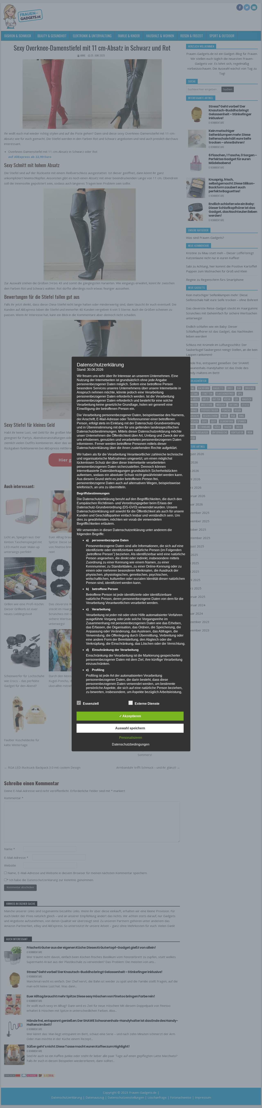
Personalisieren (130, 737)
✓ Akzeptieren (130, 716)
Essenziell (91, 703)
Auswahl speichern (130, 728)
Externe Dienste (147, 703)
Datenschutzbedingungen (130, 744)
